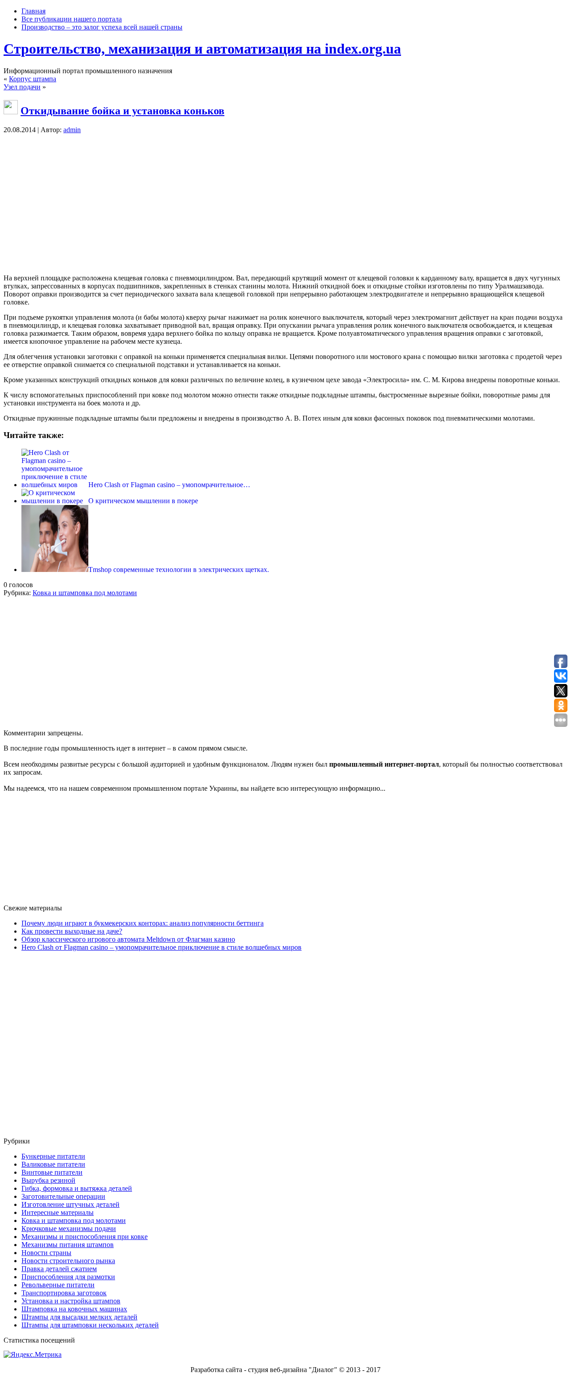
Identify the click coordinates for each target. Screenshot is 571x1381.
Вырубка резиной (48, 1180)
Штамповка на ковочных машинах (74, 1309)
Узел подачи (22, 87)
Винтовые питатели (52, 1172)
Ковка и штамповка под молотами (85, 593)
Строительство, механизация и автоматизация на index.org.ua (202, 49)
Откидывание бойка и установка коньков (122, 111)
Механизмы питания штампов (67, 1244)
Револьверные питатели (58, 1285)
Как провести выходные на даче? (71, 931)
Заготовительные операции (63, 1196)
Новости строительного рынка (68, 1260)
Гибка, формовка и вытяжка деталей (76, 1188)
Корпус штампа (32, 79)
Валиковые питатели (53, 1164)
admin (72, 130)
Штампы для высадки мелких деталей (79, 1317)
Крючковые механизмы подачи (68, 1228)
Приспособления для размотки (68, 1277)
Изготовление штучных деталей (70, 1204)
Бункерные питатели (53, 1156)
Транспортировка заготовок (64, 1293)
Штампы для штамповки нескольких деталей (90, 1325)
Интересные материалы (57, 1212)
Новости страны (46, 1252)
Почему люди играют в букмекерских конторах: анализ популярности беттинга (142, 923)
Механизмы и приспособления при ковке (84, 1236)
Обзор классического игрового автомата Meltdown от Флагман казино (128, 939)
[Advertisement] (285, 204)
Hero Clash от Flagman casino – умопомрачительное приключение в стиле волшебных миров (161, 947)
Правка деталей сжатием (59, 1269)
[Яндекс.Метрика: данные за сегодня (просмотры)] (33, 1355)
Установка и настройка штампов (70, 1301)
